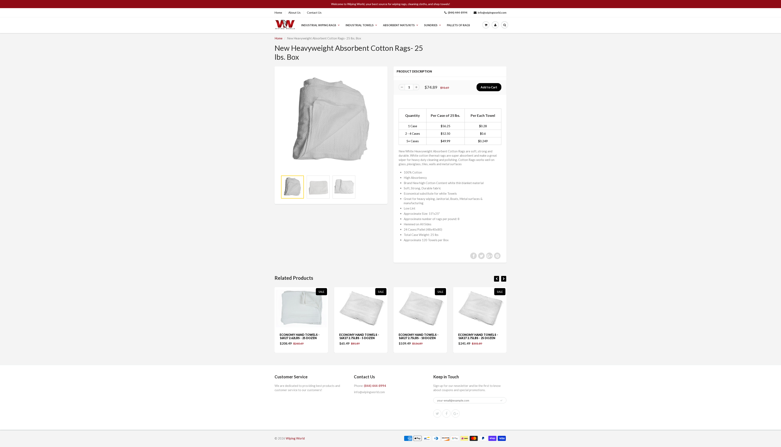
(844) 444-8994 (457, 12)
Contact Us (314, 12)
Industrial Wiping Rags (318, 25)
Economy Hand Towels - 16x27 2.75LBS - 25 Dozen (420, 336)
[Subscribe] (501, 400)
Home (278, 12)
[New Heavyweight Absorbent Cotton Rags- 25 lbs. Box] (331, 122)
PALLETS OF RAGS (458, 25)
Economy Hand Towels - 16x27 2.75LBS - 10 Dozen (361, 336)
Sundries (430, 25)
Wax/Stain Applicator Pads (478, 336)
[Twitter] (437, 413)
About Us (294, 12)
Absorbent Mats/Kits (399, 25)
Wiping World (295, 438)
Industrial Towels (360, 25)
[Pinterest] (456, 413)
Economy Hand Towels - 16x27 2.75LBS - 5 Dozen (301, 336)
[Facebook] (446, 413)
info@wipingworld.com (492, 12)
